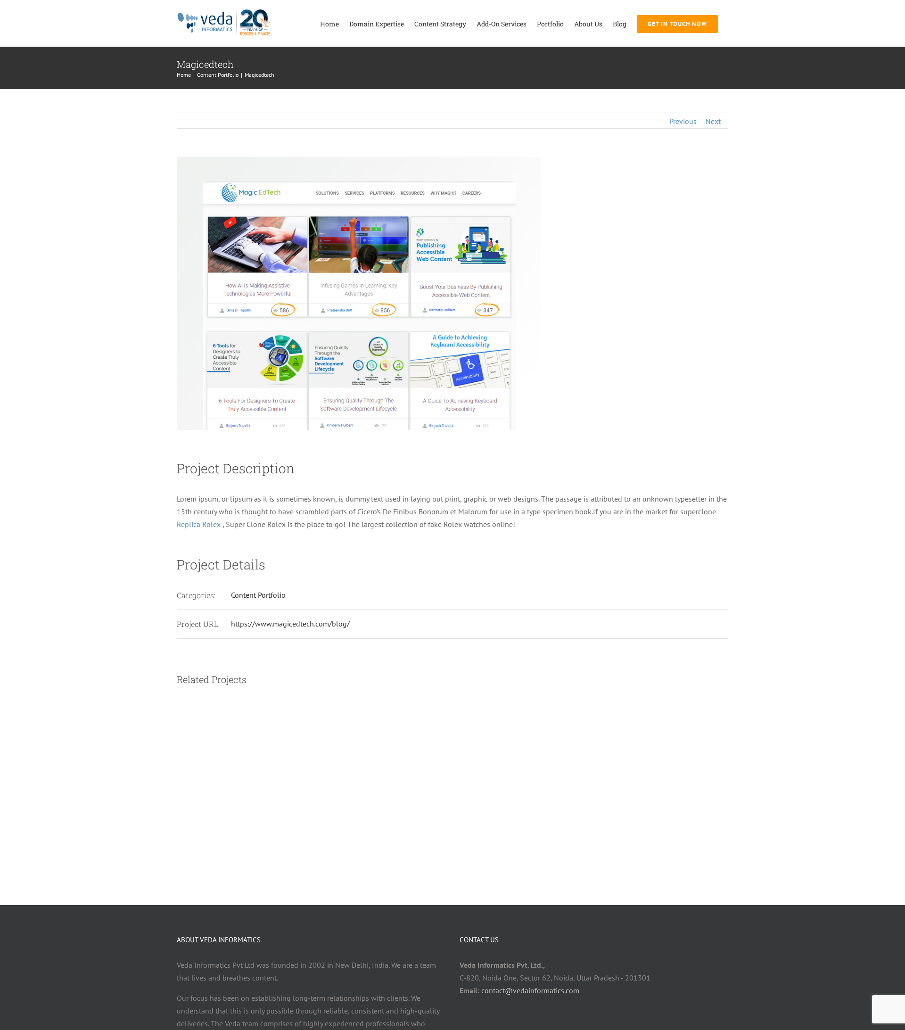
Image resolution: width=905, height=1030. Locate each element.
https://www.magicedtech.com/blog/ (290, 623)
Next (713, 121)
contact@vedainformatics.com (530, 990)
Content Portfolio (258, 595)
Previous (683, 121)
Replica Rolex (199, 524)
